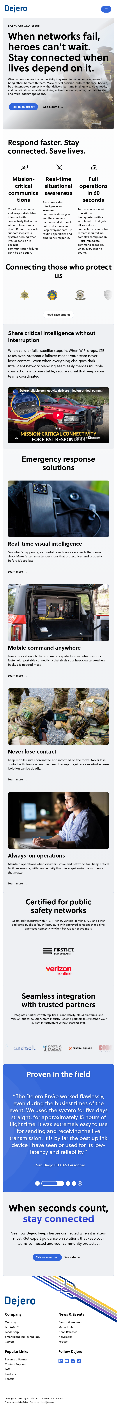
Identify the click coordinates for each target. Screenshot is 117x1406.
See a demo (51, 107)
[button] (37, 1183)
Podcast (63, 1341)
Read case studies (58, 315)
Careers (9, 1341)
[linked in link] (60, 1361)
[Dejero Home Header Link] (31, 9)
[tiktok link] (79, 1361)
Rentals (9, 1379)
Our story (11, 1322)
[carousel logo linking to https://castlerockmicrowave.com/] (35, 1048)
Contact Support (15, 1364)
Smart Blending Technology (22, 1337)
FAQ (7, 1369)
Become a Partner (16, 1359)
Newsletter (65, 1337)
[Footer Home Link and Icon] (20, 1301)
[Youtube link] (67, 1361)
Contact (50, 1402)
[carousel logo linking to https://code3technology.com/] (91, 1048)
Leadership (12, 1332)
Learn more (15, 571)
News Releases (67, 1332)
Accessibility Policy (20, 1402)
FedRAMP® (12, 1327)
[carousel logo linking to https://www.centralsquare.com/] (63, 1048)
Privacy (8, 1402)
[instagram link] (73, 1361)
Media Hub (65, 1327)
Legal (43, 1402)
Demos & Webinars (70, 1322)
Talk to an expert (23, 107)
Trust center (34, 1402)
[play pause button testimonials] (80, 1183)
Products (10, 1374)
